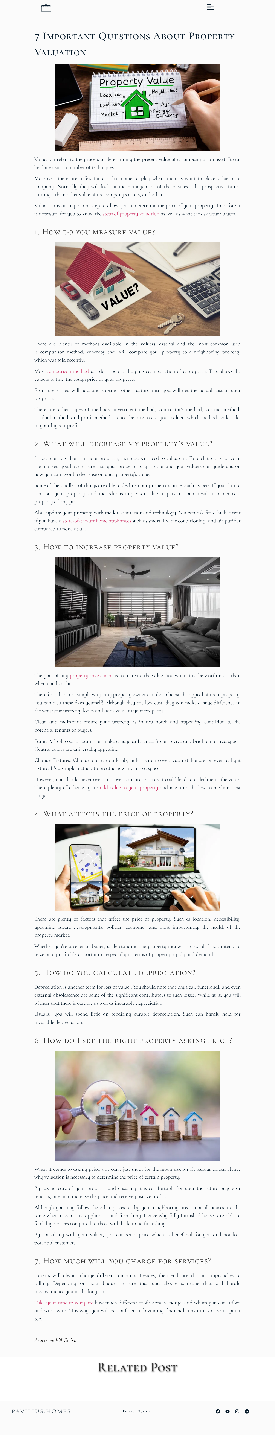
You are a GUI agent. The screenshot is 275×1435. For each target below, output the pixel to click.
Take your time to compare (63, 1302)
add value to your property (129, 787)
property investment (91, 675)
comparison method (68, 371)
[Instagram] (237, 1411)
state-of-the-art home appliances (97, 520)
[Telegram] (247, 1411)
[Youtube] (227, 1411)
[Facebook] (218, 1411)
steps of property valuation (131, 213)
